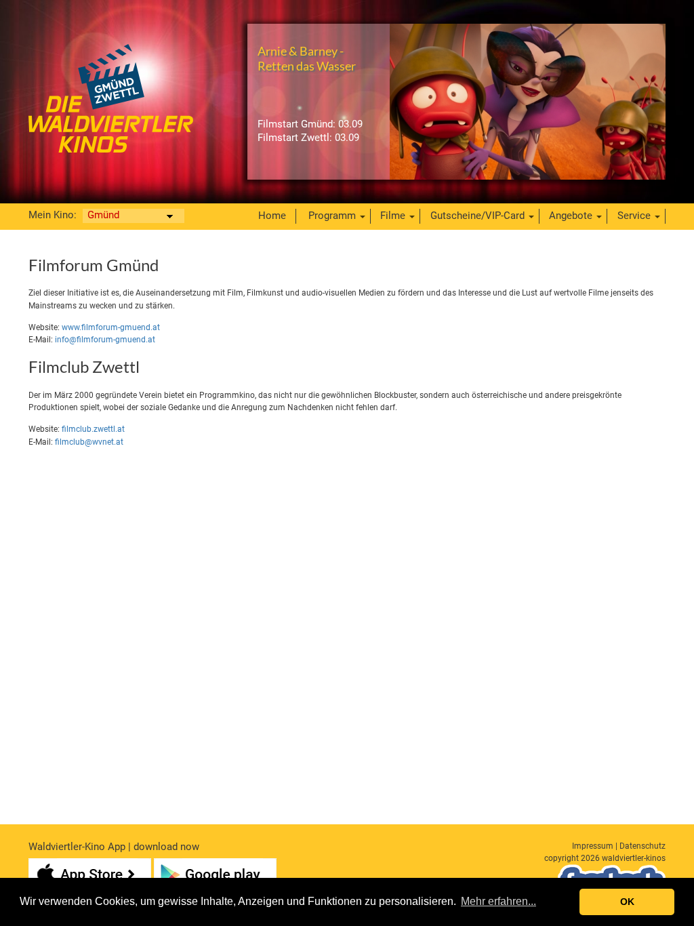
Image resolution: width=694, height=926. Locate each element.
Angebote (570, 215)
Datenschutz (642, 846)
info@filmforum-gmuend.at (105, 339)
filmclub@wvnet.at (89, 442)
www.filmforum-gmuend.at (111, 327)
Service (634, 215)
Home (272, 215)
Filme (392, 215)
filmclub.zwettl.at (93, 429)
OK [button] (627, 901)
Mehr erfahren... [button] (498, 901)
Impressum (592, 846)
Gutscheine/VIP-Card (477, 215)
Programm (332, 215)
